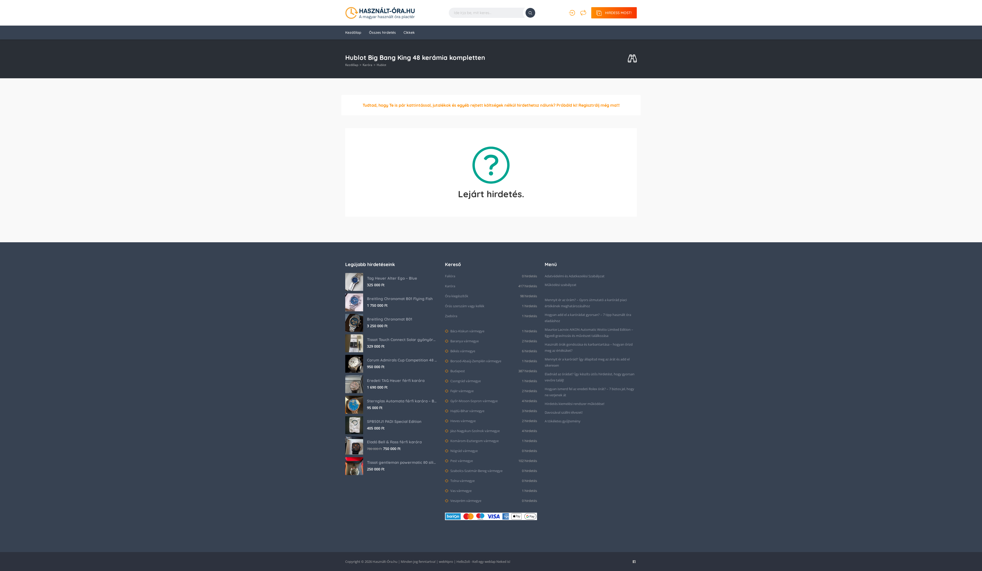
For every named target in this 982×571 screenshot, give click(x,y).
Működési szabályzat (560, 284)
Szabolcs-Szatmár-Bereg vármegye (476, 470)
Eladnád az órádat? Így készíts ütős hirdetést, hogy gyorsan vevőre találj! (589, 377)
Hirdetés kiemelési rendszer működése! (574, 403)
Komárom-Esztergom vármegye (474, 440)
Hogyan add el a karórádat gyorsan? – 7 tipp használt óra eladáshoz (588, 317)
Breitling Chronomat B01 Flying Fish (400, 298)
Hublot (381, 65)
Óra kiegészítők (456, 296)
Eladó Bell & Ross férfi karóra (394, 442)
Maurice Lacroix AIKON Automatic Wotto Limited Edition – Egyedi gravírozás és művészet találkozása (589, 332)
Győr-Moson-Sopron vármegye (474, 401)
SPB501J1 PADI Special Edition (394, 421)
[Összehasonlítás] (583, 13)
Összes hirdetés (382, 32)
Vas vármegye (461, 490)
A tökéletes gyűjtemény (563, 421)
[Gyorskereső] (632, 58)
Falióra (450, 276)
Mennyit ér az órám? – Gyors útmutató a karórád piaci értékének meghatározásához (586, 303)
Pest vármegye (461, 460)
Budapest (457, 371)
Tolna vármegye (462, 480)
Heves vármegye (463, 421)
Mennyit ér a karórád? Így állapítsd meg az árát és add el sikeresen (587, 362)
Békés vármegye (462, 351)
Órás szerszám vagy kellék (464, 306)
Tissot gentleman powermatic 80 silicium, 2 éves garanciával (402, 462)
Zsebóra (451, 316)
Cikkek (409, 32)
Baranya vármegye (464, 341)
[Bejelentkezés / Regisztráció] (572, 13)
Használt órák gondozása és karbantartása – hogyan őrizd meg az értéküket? (589, 347)
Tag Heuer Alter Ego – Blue (392, 278)
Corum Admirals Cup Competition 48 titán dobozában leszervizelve (402, 360)
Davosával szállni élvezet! (564, 412)
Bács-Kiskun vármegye (467, 331)
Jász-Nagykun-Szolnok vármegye (475, 431)
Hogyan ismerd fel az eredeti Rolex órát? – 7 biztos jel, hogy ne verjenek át (589, 392)
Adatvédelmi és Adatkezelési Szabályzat (575, 276)
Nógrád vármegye (464, 450)
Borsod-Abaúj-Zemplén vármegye (475, 361)
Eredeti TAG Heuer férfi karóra (396, 380)
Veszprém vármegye (465, 500)
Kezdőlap (353, 32)
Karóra (367, 65)
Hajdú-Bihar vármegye (467, 411)
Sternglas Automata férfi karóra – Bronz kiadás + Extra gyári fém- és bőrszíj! (402, 401)
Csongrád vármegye (465, 381)
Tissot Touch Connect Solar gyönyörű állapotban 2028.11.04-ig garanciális (402, 339)
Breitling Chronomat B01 (389, 319)
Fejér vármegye (462, 391)
